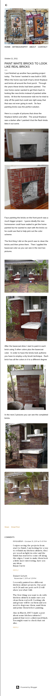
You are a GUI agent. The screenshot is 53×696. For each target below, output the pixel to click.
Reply (16, 570)
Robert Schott (20, 576)
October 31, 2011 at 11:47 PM (35, 541)
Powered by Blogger (28, 687)
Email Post (15, 527)
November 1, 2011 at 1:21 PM (25, 578)
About (32, 47)
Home (7, 47)
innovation (18, 541)
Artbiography (20, 47)
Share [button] (7, 527)
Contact (42, 47)
